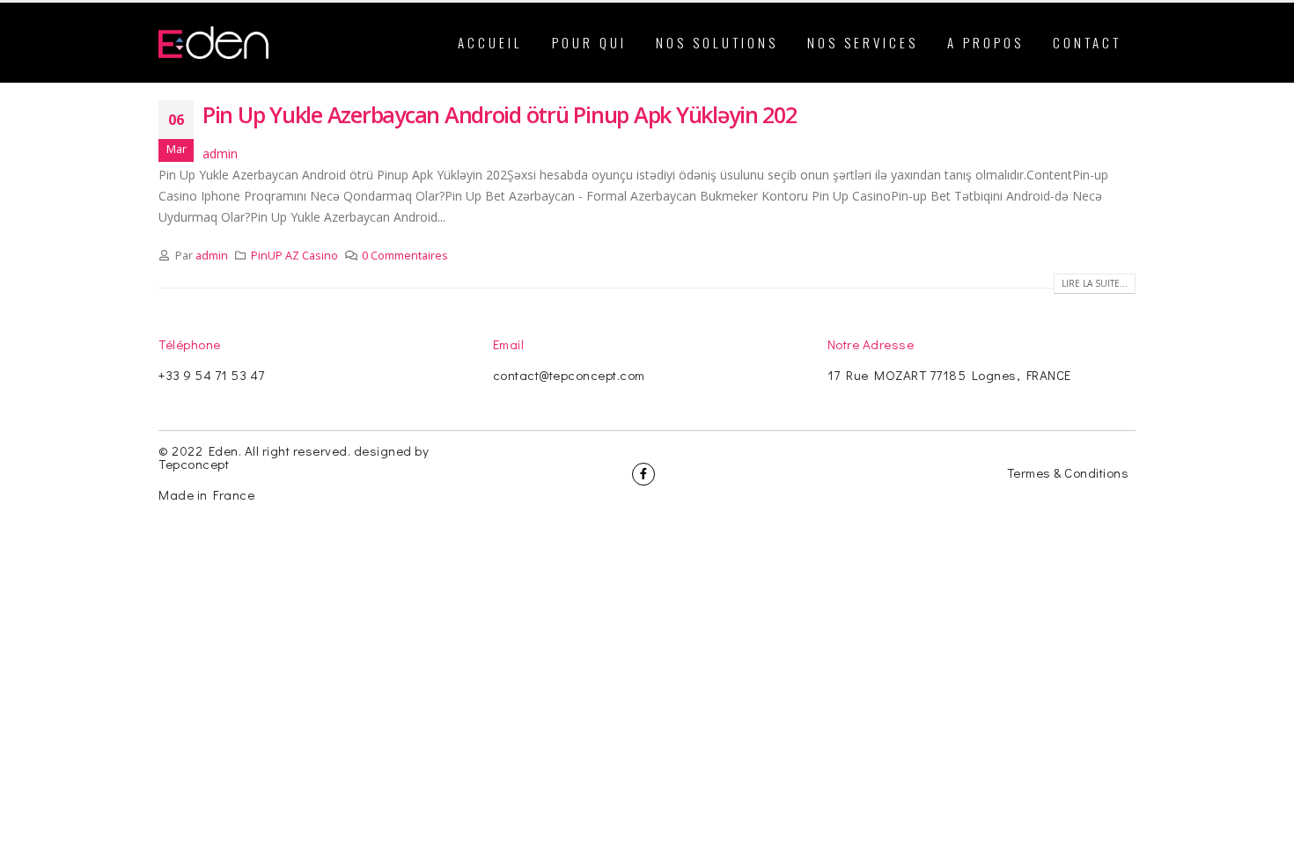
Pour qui (589, 42)
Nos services (862, 42)
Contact (1087, 42)
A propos (985, 42)
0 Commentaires (405, 255)
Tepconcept (193, 463)
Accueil (490, 42)
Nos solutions (717, 42)
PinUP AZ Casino (294, 255)
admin (220, 153)
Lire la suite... (1095, 283)
